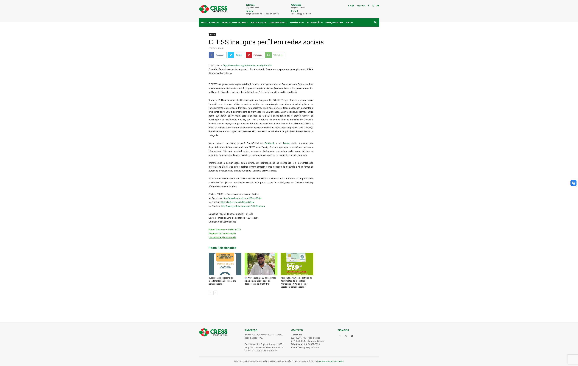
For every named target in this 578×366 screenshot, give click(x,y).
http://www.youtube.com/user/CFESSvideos (243, 206)
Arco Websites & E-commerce (330, 361)
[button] (375, 22)
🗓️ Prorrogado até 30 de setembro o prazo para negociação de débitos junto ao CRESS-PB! (260, 281)
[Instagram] (373, 5)
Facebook (269, 143)
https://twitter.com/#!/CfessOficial (237, 202)
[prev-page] (210, 293)
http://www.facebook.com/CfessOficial (242, 198)
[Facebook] (368, 5)
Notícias (212, 34)
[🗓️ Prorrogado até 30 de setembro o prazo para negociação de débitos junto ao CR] (261, 264)
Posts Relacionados (222, 248)
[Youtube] (377, 5)
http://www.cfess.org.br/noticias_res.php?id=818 (247, 65)
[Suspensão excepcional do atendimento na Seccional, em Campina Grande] (225, 264)
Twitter (287, 143)
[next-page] (215, 293)
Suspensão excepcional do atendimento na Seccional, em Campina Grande (222, 281)
